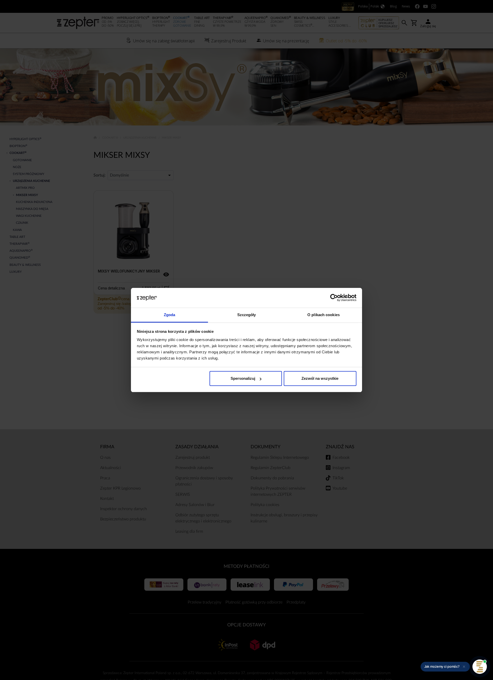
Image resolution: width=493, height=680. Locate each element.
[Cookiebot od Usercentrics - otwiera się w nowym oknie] (333, 298)
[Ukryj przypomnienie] (464, 666)
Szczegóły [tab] (246, 315)
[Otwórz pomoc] (479, 666)
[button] (445, 667)
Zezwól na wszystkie (319, 378)
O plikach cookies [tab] (323, 315)
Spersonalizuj (243, 378)
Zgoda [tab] (169, 315)
